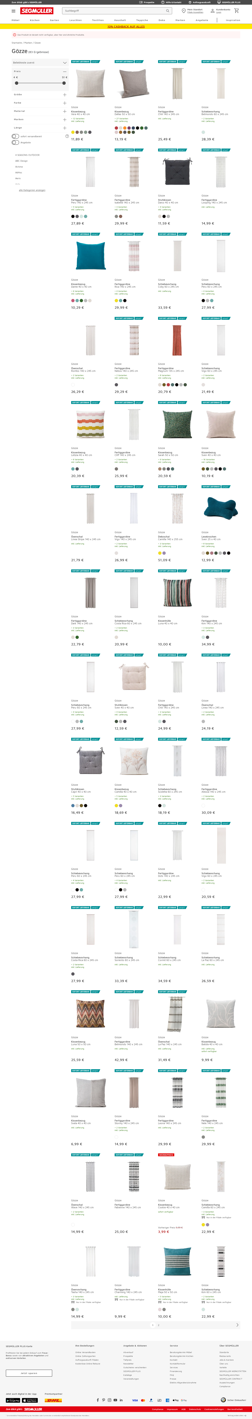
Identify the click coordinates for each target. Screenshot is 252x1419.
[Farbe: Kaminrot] (116, 128)
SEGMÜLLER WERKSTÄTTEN (232, 1371)
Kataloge (127, 1375)
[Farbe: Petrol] (146, 128)
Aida (17, 184)
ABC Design (21, 160)
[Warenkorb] (237, 11)
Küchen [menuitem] (35, 20)
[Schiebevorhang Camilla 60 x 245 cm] (221, 1174)
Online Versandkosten (85, 1352)
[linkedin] (121, 1400)
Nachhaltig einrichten (229, 1375)
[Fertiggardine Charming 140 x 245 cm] (134, 1261)
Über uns (223, 1363)
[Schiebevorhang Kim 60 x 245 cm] (221, 1261)
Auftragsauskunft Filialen (87, 1360)
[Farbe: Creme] (120, 128)
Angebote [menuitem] (202, 20)
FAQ (172, 1375)
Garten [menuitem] (54, 20)
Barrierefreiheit (235, 1409)
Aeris (18, 178)
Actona (19, 166)
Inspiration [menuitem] (233, 20)
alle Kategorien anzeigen (32, 190)
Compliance (224, 1386)
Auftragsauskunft (201, 2)
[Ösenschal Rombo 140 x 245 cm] (90, 338)
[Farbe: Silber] (168, 216)
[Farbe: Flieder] (164, 553)
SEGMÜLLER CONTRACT (230, 1378)
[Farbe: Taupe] (137, 128)
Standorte (224, 1352)
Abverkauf (128, 1352)
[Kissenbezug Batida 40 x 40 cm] (221, 1011)
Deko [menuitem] (162, 20)
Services (174, 1367)
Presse (173, 1378)
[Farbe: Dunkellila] (129, 128)
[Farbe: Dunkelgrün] (133, 132)
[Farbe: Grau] (116, 469)
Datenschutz (195, 1409)
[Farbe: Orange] (125, 128)
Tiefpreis (127, 1360)
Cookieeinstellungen (214, 1409)
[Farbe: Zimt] (77, 132)
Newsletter (128, 1363)
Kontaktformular (177, 1363)
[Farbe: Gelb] (73, 132)
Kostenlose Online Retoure (87, 1363)
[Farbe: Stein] (81, 132)
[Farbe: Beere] (73, 300)
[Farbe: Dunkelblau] (133, 128)
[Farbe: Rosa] (116, 132)
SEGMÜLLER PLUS (231, 2)
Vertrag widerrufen (235, 1415)
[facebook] (98, 1400)
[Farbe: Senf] (129, 132)
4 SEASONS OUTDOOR (27, 155)
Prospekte (149, 2)
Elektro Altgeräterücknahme (183, 1382)
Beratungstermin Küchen (181, 1356)
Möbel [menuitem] (16, 20)
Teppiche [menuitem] (142, 20)
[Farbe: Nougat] (160, 469)
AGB (183, 1409)
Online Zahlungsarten (85, 1356)
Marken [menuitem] (180, 20)
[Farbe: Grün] (142, 128)
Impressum (172, 1409)
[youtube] (115, 1400)
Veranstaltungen (131, 1378)
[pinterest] (103, 1400)
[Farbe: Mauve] (160, 1309)
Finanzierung (176, 1371)
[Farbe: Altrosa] (212, 553)
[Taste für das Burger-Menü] (13, 11)
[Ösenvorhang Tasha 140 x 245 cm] (90, 1261)
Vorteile (223, 1367)
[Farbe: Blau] (73, 805)
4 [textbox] (14, 77)
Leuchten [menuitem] (76, 20)
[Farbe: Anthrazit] (90, 132)
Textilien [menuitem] (98, 20)
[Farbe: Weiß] (73, 384)
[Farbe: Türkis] (120, 132)
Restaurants (225, 1356)
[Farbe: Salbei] (203, 132)
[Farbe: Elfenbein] (203, 384)
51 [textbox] (63, 77)
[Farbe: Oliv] (85, 132)
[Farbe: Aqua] (85, 216)
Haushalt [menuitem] (120, 20)
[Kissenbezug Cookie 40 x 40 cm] (177, 1174)
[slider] (17, 83)
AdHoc (18, 172)
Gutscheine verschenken (134, 1367)
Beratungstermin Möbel (181, 1352)
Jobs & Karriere (226, 1360)
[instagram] (109, 1400)
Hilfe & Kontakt (173, 2)
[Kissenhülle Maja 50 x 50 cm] (177, 1261)
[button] (67, 136)
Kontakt (173, 1360)
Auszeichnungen (227, 1382)
